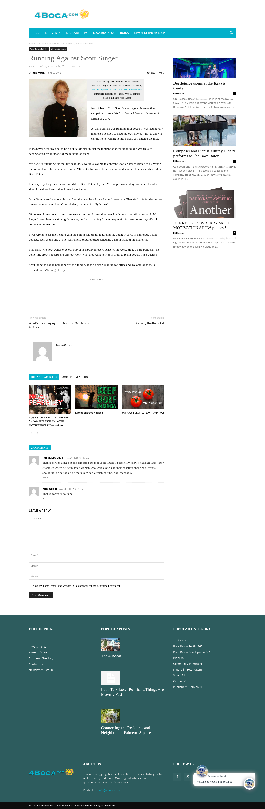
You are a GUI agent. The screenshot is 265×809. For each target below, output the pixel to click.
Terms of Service (39, 652)
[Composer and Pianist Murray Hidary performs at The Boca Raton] (204, 130)
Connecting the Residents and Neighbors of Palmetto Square (126, 730)
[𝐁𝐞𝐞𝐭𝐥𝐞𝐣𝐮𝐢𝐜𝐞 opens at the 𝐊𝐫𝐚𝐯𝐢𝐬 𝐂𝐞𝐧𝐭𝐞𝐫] (204, 62)
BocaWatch (38, 72)
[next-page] (37, 433)
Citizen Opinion (58, 49)
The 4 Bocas (111, 656)
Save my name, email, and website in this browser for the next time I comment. (77, 586)
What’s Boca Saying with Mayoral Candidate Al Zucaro (59, 325)
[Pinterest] (51, 299)
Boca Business (103, 32)
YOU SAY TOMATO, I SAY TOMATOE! (143, 412)
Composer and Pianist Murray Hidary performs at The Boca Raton (204, 153)
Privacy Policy (37, 646)
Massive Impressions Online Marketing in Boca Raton (117, 89)
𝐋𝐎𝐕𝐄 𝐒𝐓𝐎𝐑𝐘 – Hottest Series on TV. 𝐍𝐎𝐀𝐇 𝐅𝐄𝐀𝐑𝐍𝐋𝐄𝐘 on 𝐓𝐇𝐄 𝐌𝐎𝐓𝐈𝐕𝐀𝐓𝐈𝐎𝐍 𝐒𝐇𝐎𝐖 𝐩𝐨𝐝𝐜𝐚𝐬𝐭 (49, 421)
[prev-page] (31, 433)
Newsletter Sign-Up (149, 32)
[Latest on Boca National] (96, 397)
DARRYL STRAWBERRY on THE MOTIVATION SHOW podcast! (202, 225)
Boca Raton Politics (49, 43)
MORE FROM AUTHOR (76, 377)
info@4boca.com (109, 790)
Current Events (48, 32)
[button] (231, 33)
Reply (45, 477)
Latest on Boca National (89, 412)
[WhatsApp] (59, 299)
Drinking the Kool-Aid (149, 323)
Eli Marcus (178, 93)
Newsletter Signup (41, 670)
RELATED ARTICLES (44, 377)
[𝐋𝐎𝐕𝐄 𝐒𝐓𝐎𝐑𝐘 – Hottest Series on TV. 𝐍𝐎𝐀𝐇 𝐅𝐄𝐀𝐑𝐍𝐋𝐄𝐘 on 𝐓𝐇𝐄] (50, 399)
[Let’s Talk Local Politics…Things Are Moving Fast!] (132, 678)
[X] (42, 299)
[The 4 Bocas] (132, 644)
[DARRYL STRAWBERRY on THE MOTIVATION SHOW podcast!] (204, 202)
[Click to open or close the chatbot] (249, 784)
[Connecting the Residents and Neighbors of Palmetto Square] (132, 716)
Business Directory (41, 658)
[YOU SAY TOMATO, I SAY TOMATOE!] (143, 397)
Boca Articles (76, 32)
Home (32, 43)
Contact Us (36, 664)
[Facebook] (33, 299)
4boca (124, 32)
